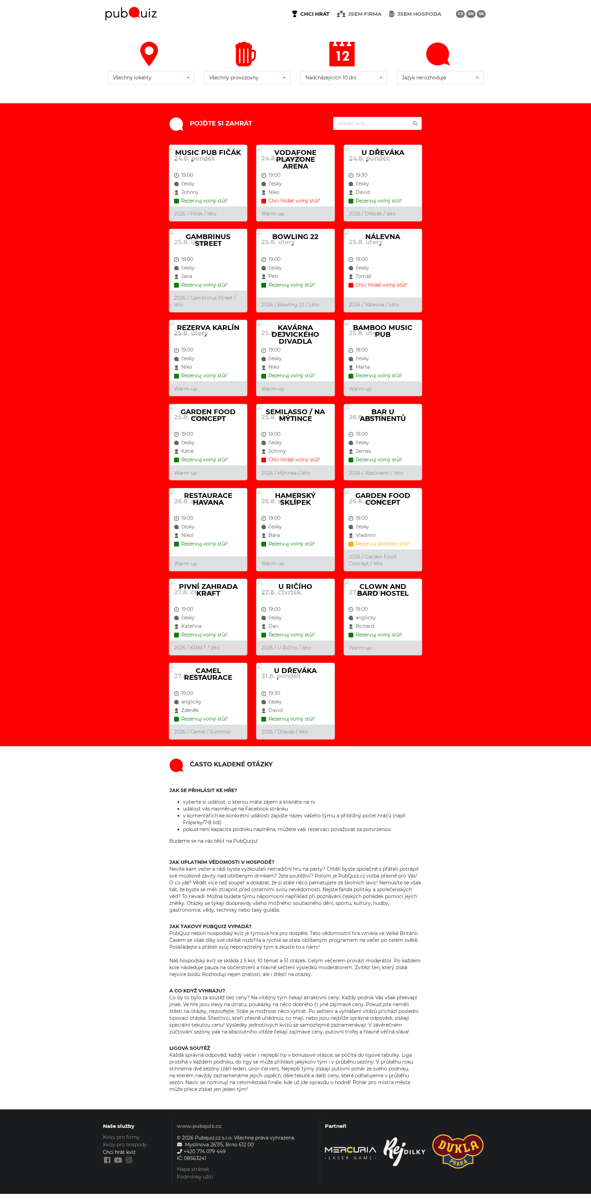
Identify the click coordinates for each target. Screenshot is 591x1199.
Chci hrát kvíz (119, 1152)
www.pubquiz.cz (199, 1126)
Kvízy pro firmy (121, 1137)
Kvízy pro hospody (125, 1145)
